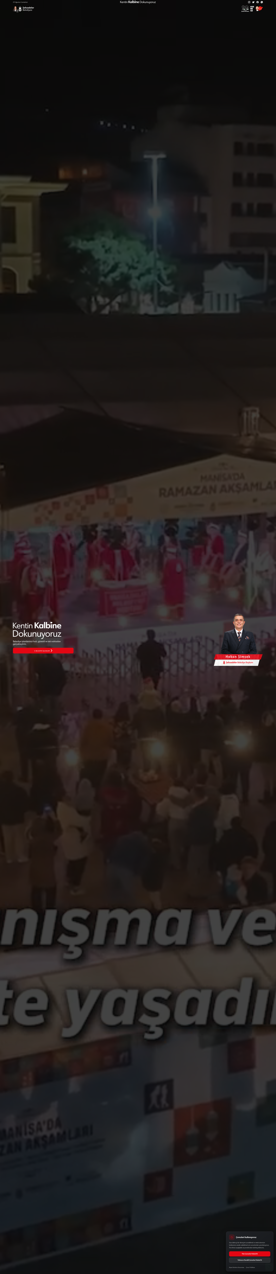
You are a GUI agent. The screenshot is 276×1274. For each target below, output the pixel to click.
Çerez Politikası (250, 1267)
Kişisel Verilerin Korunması (236, 1267)
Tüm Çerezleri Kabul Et (250, 1254)
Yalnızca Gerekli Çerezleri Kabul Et (250, 1260)
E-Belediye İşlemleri (42, 650)
